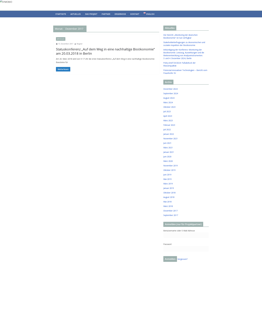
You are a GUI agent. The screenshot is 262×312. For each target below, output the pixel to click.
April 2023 (167, 116)
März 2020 (168, 161)
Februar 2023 (169, 125)
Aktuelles (75, 14)
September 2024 (170, 93)
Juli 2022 (167, 129)
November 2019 (170, 165)
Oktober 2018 (169, 192)
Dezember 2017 (170, 210)
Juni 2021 (167, 143)
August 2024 (168, 98)
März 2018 (168, 206)
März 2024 (168, 102)
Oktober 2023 (169, 107)
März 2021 (168, 147)
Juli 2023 (167, 111)
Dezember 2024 (170, 89)
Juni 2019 (167, 174)
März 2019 (168, 183)
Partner (106, 14)
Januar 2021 (168, 152)
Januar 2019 (168, 188)
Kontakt (134, 14)
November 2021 (170, 138)
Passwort (167, 244)
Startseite (60, 14)
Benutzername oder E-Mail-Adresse (179, 230)
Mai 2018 (167, 201)
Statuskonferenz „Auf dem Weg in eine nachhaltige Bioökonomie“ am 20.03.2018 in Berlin (105, 51)
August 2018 (168, 197)
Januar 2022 (168, 134)
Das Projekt (91, 14)
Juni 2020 (167, 156)
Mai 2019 (167, 179)
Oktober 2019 (169, 170)
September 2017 (170, 215)
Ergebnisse (120, 14)
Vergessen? (182, 259)
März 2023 (168, 120)
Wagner (80, 44)
